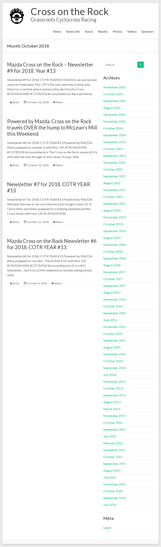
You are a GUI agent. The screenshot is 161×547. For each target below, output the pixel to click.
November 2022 (114, 162)
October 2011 (113, 457)
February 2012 (113, 443)
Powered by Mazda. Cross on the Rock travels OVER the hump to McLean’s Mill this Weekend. (52, 127)
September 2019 (114, 231)
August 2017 (112, 292)
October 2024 (113, 128)
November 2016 (114, 299)
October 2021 (113, 197)
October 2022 (113, 169)
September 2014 (114, 368)
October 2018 (113, 251)
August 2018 (112, 265)
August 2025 (112, 108)
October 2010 (113, 491)
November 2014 (114, 354)
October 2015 (113, 333)
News (57, 31)
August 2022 (112, 183)
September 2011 (114, 463)
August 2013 (112, 402)
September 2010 (114, 498)
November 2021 (114, 190)
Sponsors (148, 31)
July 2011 (109, 477)
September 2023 (114, 155)
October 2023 (113, 149)
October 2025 (113, 94)
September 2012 (114, 429)
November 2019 (114, 217)
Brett (16, 102)
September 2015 (114, 340)
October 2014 (113, 361)
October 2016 (113, 306)
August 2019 (112, 238)
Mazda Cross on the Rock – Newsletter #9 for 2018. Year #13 (50, 67)
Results (103, 31)
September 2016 (114, 313)
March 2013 (111, 409)
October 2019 (113, 224)
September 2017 (114, 285)
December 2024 (114, 114)
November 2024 (114, 121)
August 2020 (112, 210)
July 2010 (109, 505)
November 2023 (114, 142)
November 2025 (114, 87)
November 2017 (114, 272)
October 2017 (113, 279)
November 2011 (114, 450)
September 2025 (114, 101)
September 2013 (114, 395)
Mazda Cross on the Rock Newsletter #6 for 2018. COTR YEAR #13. (52, 244)
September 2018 (114, 258)
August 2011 (112, 470)
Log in (107, 527)
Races (89, 31)
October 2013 (113, 388)
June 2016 (110, 320)
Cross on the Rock (70, 11)
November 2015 (114, 327)
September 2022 (114, 176)
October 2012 (113, 422)
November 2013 (114, 381)
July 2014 (109, 374)
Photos (117, 31)
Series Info (73, 31)
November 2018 (114, 244)
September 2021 (114, 203)
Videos (132, 31)
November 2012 (114, 416)
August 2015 (112, 347)
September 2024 (114, 135)
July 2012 (109, 436)
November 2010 (114, 484)
